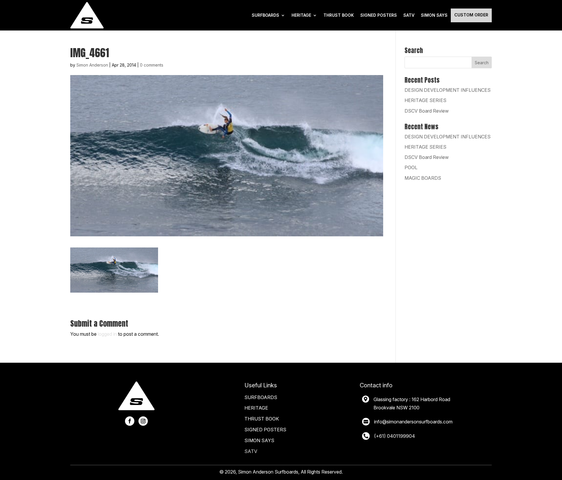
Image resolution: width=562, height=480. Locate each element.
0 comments (151, 64)
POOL (411, 167)
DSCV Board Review (427, 111)
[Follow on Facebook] (129, 421)
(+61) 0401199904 (394, 436)
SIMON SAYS (259, 440)
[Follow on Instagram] (143, 421)
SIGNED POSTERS (378, 15)
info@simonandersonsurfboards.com (413, 422)
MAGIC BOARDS (423, 178)
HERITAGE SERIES (425, 100)
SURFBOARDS (265, 15)
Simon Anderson (92, 64)
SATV (408, 15)
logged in (107, 334)
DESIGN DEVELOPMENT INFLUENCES (448, 90)
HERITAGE (301, 15)
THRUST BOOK (338, 15)
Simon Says (434, 15)
